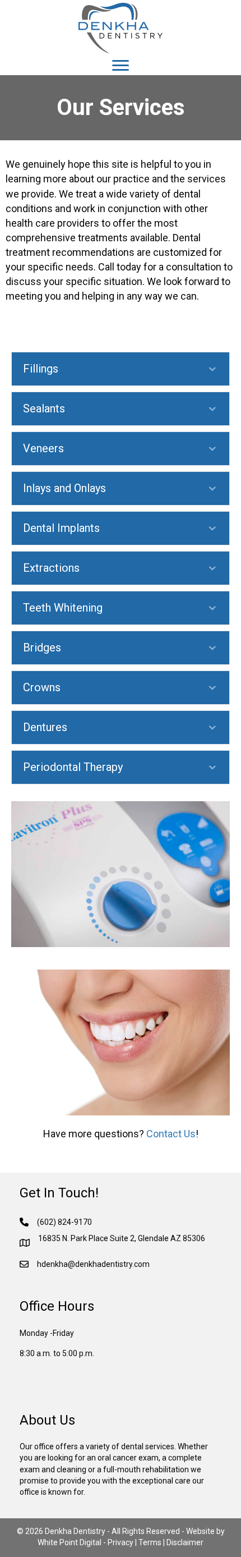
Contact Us (171, 1134)
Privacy (120, 1542)
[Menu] (120, 65)
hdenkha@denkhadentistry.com (93, 1264)
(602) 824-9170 (64, 1222)
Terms (149, 1542)
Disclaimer (184, 1542)
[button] (120, 368)
